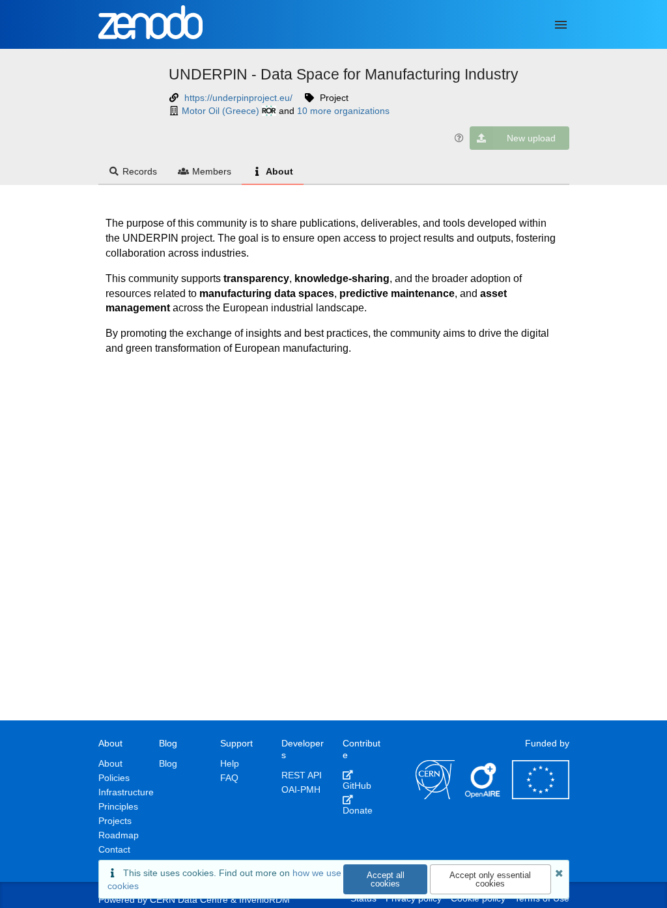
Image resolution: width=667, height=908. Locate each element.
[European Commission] (540, 796)
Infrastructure (126, 792)
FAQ (229, 778)
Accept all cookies (385, 879)
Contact (114, 849)
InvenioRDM (264, 899)
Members (211, 171)
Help (229, 763)
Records (139, 171)
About (279, 171)
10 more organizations (343, 111)
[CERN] (435, 796)
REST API (301, 775)
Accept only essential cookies (490, 879)
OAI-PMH (300, 789)
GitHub (357, 785)
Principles (118, 806)
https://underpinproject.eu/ (238, 97)
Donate (358, 810)
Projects (115, 821)
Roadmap (118, 835)
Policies (114, 778)
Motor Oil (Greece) (220, 111)
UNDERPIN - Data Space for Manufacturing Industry (343, 74)
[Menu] (560, 25)
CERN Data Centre (189, 899)
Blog (168, 763)
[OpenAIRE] (483, 796)
